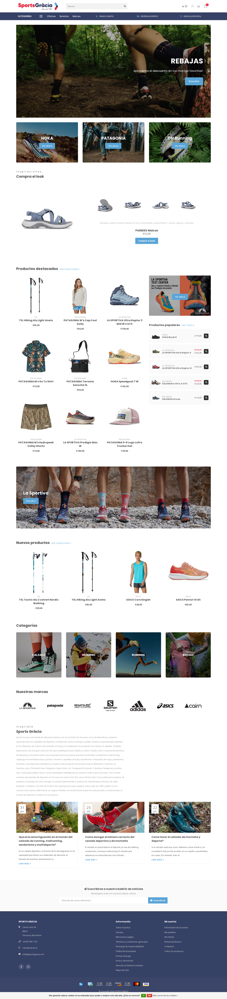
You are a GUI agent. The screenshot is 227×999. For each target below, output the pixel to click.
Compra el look (146, 240)
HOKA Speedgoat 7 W (125, 381)
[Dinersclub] (109, 984)
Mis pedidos (170, 932)
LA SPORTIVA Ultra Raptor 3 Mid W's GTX (124, 322)
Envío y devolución (124, 960)
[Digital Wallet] (99, 984)
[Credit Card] (90, 984)
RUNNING (120, 633)
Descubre (194, 81)
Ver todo (187, 325)
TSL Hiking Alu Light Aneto (36, 320)
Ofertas (51, 16)
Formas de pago (123, 956)
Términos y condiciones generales (132, 941)
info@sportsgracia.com (33, 954)
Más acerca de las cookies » (165, 996)
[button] (18, 71)
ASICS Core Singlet (138, 600)
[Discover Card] (118, 984)
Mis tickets (169, 937)
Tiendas (119, 932)
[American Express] (81, 984)
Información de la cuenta (176, 927)
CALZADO (20, 633)
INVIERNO (70, 633)
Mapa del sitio (122, 970)
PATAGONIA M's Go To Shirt (36, 381)
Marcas (76, 16)
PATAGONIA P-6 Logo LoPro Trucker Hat (124, 444)
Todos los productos (174, 951)
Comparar (169, 946)
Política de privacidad (126, 951)
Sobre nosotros (123, 927)
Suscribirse (159, 900)
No (149, 996)
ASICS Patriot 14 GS (188, 600)
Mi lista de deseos (172, 941)
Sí (143, 996)
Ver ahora (47, 145)
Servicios (64, 16)
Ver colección (69, 269)
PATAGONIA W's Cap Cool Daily (80, 322)
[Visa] (146, 984)
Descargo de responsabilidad (130, 946)
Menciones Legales (125, 937)
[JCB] (127, 984)
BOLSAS (169, 633)
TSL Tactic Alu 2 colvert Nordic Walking (39, 601)
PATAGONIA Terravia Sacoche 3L (80, 383)
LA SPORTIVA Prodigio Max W (80, 444)
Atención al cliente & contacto (129, 965)
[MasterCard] (137, 984)
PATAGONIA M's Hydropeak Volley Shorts (36, 444)
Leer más (24, 863)
